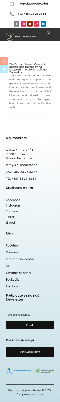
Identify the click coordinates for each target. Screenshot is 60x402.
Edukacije (13, 280)
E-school (12, 286)
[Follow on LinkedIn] (43, 24)
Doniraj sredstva (30, 352)
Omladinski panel (18, 273)
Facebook (13, 200)
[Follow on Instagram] (23, 24)
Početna (12, 246)
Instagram (13, 206)
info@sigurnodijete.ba (22, 165)
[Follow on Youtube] (30, 24)
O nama (12, 252)
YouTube (12, 211)
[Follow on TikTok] (36, 24)
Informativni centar (20, 259)
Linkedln (11, 223)
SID (8, 266)
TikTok (10, 217)
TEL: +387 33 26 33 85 (21, 179)
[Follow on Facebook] (16, 24)
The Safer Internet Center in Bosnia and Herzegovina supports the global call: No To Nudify (28, 68)
